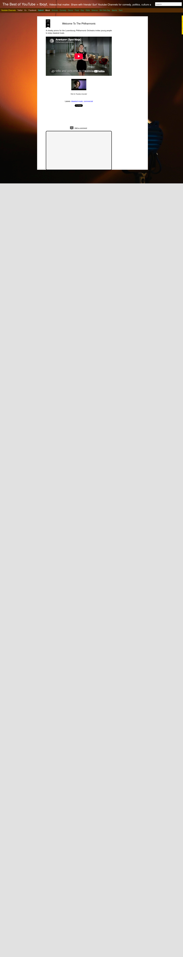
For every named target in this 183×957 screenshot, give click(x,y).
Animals (55, 10)
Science (95, 10)
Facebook (32, 10)
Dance (70, 10)
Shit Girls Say (104, 10)
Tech (120, 10)
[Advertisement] (125, 58)
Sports (114, 10)
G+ (25, 10)
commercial (88, 101)
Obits (88, 10)
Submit (41, 10)
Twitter (20, 10)
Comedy (63, 10)
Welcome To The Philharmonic (79, 23)
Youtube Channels (8, 10)
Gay (82, 10)
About (47, 10)
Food (77, 10)
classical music (77, 101)
